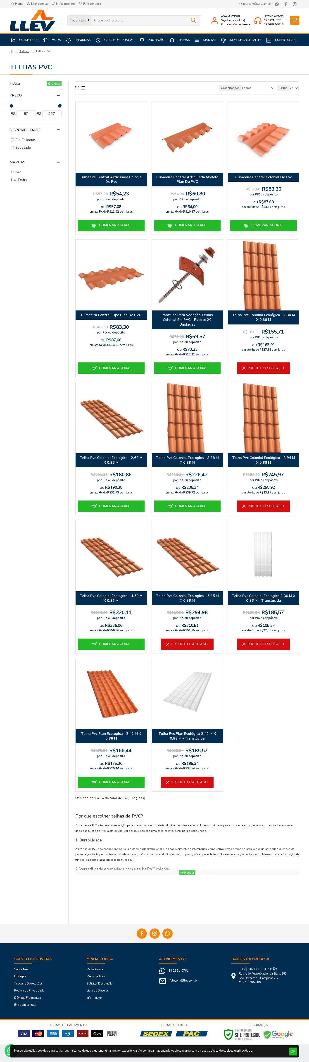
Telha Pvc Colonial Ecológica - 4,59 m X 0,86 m (111, 598)
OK (293, 1051)
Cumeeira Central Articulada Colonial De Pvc (111, 179)
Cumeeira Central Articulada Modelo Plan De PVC (187, 179)
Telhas (24, 51)
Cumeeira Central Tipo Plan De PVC (111, 315)
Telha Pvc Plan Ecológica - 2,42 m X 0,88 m (111, 736)
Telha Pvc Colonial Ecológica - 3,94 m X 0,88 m (263, 460)
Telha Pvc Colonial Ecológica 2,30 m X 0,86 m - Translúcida (263, 598)
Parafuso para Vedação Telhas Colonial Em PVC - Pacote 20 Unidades (187, 320)
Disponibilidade (25, 129)
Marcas (17, 162)
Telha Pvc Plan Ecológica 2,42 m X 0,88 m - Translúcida (187, 736)
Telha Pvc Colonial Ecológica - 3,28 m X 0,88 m (187, 460)
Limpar (55, 83)
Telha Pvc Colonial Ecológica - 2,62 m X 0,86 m (111, 460)
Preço (16, 95)
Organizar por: (230, 88)
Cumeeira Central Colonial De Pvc (263, 177)
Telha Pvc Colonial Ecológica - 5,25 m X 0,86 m (187, 598)
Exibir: (283, 88)
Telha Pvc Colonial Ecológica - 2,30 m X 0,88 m (263, 317)
